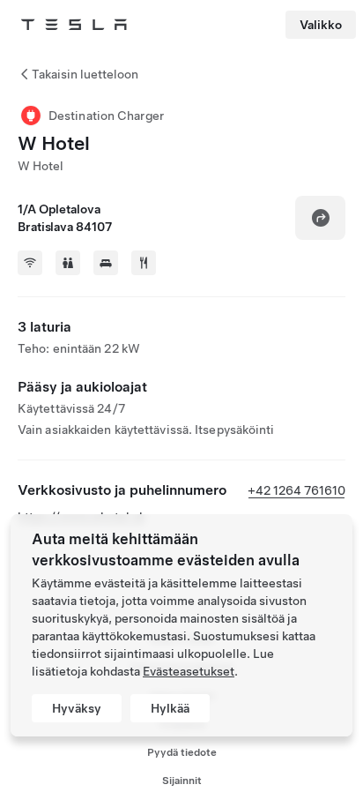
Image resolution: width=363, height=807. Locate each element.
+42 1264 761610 (296, 490)
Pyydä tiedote (182, 752)
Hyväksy (76, 708)
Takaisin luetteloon (85, 74)
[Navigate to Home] (74, 24)
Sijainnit (182, 780)
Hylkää (170, 708)
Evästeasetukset (188, 671)
